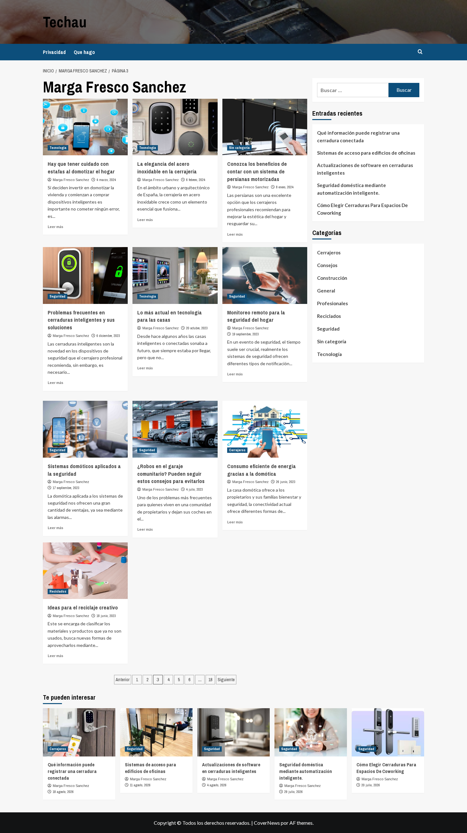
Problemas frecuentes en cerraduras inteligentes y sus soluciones (81, 320)
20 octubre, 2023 (197, 328)
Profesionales (332, 303)
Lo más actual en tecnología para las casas (169, 316)
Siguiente (226, 679)
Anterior (123, 679)
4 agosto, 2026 (217, 785)
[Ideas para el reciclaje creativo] (85, 570)
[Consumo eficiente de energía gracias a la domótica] (264, 429)
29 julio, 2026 (293, 791)
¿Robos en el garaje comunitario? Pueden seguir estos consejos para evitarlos (171, 473)
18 (210, 679)
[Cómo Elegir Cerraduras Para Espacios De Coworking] (388, 732)
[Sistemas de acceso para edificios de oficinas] (156, 732)
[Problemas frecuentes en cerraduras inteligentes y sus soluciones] (85, 275)
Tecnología (58, 147)
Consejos (327, 265)
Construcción (332, 278)
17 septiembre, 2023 (66, 488)
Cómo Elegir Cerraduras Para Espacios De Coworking (362, 209)
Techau (65, 21)
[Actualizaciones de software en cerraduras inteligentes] (233, 732)
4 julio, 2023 (194, 489)
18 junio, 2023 (106, 616)
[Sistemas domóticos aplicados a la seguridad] (85, 429)
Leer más (55, 226)
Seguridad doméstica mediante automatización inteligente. (351, 189)
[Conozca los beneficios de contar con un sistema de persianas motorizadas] (264, 127)
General (326, 290)
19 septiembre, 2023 (245, 334)
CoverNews (267, 823)
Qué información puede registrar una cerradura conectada (358, 136)
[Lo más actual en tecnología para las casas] (174, 275)
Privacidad (54, 52)
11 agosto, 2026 (140, 785)
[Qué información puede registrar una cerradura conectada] (79, 732)
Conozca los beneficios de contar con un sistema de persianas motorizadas (257, 171)
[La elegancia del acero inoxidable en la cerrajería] (174, 127)
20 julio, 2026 (371, 785)
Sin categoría (239, 147)
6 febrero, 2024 (195, 180)
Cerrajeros (237, 450)
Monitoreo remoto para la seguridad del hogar (256, 316)
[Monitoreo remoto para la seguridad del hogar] (264, 275)
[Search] (420, 51)
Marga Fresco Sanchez (71, 180)
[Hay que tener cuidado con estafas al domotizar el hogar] (85, 127)
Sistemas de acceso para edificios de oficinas (366, 153)
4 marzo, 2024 (106, 180)
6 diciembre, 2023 (108, 335)
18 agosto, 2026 (63, 791)
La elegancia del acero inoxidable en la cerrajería (167, 167)
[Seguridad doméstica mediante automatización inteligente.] (310, 732)
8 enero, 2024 (285, 187)
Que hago (84, 52)
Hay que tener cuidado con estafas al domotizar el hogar (81, 167)
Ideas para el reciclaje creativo (83, 607)
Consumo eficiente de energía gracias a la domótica (261, 469)
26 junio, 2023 (285, 482)
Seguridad (57, 296)
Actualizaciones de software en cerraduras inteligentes (365, 169)
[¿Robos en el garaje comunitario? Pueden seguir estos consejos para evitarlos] (174, 429)
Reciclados (58, 591)
